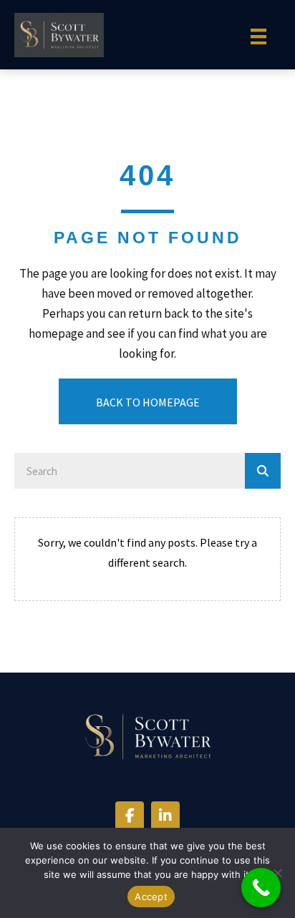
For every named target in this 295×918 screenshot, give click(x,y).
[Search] (263, 471)
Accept (151, 896)
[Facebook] (129, 815)
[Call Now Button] (261, 887)
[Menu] (258, 36)
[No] (277, 873)
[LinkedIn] (165, 815)
